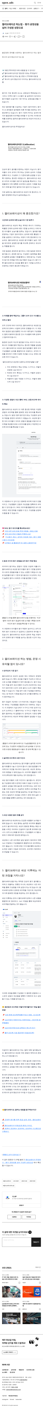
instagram (5, 1399)
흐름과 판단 (22, 8)
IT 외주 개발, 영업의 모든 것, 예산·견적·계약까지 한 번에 (10, 1278)
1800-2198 (14, 1387)
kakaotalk (19, 1399)
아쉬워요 (28, 1217)
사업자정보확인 (23, 1380)
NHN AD (6, 1364)
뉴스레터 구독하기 (8, 1352)
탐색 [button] (6, 8)
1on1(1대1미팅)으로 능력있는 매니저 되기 (20, 1028)
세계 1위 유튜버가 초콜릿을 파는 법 (32, 1305)
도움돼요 (14, 1217)
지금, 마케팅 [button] (12, 8)
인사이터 (29, 8)
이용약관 (4, 1396)
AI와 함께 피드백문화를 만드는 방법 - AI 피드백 (22, 1015)
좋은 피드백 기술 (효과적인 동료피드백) (19, 1033)
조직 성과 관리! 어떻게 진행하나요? (18, 534)
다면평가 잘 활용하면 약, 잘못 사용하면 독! (20, 543)
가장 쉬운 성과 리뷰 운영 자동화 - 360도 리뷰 (21, 531)
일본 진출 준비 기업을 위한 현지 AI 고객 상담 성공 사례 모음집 (31, 1278)
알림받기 (21, 1205)
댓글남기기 (36, 1242)
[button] (38, 1267)
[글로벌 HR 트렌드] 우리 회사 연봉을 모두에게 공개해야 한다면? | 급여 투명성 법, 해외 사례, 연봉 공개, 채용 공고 (10, 1305)
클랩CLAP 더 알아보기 (11, 1155)
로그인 (39, 2)
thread (12, 1399)
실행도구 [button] (36, 8)
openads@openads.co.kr (13, 1389)
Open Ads (7, 3)
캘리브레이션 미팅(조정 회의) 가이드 (18, 1125)
